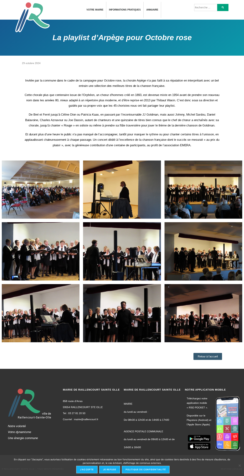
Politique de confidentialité (146, 469)
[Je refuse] (239, 465)
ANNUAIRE (152, 10)
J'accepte (87, 469)
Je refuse (109, 469)
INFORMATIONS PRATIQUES (125, 10)
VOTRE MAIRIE (94, 10)
